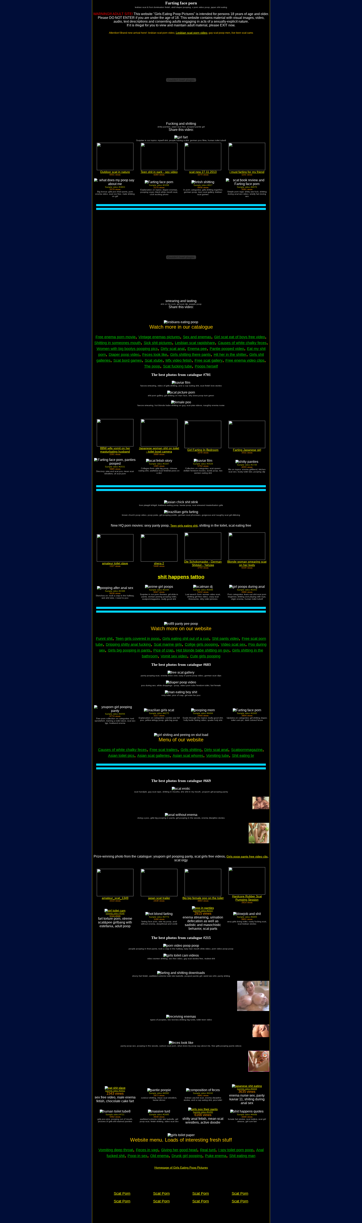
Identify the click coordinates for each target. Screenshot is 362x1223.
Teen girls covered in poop (137, 639)
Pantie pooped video (227, 349)
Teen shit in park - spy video (159, 172)
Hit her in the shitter (230, 354)
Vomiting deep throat (115, 1150)
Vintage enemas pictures (159, 337)
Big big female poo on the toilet (203, 898)
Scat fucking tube (177, 366)
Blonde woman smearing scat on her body (246, 563)
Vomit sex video (174, 656)
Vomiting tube (217, 756)
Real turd (207, 1150)
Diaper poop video (124, 354)
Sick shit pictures (158, 343)
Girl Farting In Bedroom (202, 449)
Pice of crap (163, 650)
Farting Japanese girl (247, 449)
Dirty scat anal (173, 349)
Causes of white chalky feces (242, 343)
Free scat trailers (164, 750)
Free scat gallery (208, 360)
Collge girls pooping (201, 644)
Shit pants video (225, 639)
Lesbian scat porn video (191, 32)
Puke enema (215, 1156)
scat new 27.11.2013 (203, 172)
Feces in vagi (147, 1150)
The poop (152, 366)
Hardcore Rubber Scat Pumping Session (247, 898)
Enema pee (197, 349)
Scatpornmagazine (246, 750)
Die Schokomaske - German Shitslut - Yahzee (203, 563)
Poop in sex (137, 1156)
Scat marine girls (168, 644)
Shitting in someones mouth (117, 343)
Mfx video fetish (178, 360)
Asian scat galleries (153, 756)
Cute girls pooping (205, 656)
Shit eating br (243, 756)
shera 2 (159, 563)
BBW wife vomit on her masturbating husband (115, 449)
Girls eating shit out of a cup (185, 639)
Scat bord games (127, 360)
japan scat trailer (159, 898)
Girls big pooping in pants (129, 650)
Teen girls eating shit (184, 525)
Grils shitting (191, 750)
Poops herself (206, 366)
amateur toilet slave (115, 563)
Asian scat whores (188, 756)
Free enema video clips (244, 360)
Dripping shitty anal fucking (128, 644)
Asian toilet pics (121, 756)
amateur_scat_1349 (115, 898)
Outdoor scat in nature (115, 172)
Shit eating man (242, 1156)
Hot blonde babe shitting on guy (202, 650)
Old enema (159, 1156)
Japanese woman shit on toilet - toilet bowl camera (159, 449)
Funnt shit (104, 639)
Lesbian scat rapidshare (195, 343)
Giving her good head (179, 1150)
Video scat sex (233, 644)
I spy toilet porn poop (235, 1150)
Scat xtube (154, 360)
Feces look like (154, 354)
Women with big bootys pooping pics (127, 349)
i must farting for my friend (247, 172)
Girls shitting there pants (190, 354)
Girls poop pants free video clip (247, 856)
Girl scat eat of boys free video (239, 337)
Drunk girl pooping (187, 1156)
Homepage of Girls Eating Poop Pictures (181, 1167)
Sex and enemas (197, 337)
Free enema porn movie (116, 337)
